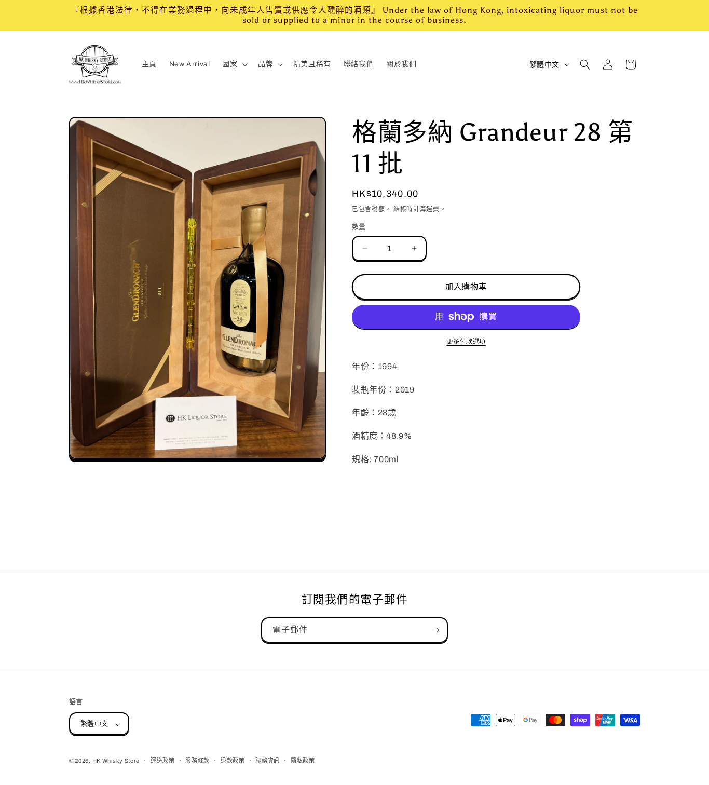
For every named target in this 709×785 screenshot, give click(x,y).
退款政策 (233, 760)
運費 (432, 209)
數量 (359, 227)
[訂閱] (435, 630)
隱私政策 (303, 760)
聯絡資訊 (267, 760)
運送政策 (163, 760)
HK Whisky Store (116, 761)
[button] (233, 64)
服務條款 (197, 760)
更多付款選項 (466, 341)
